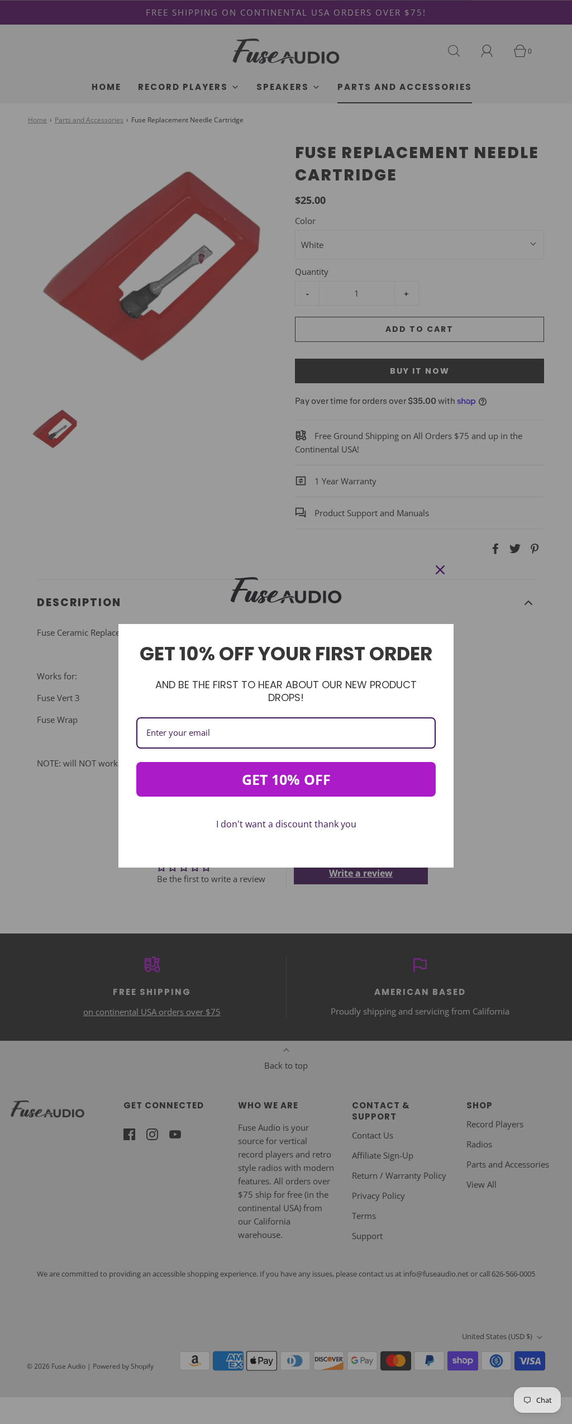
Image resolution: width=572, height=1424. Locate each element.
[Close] (440, 569)
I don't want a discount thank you (286, 824)
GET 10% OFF (286, 779)
